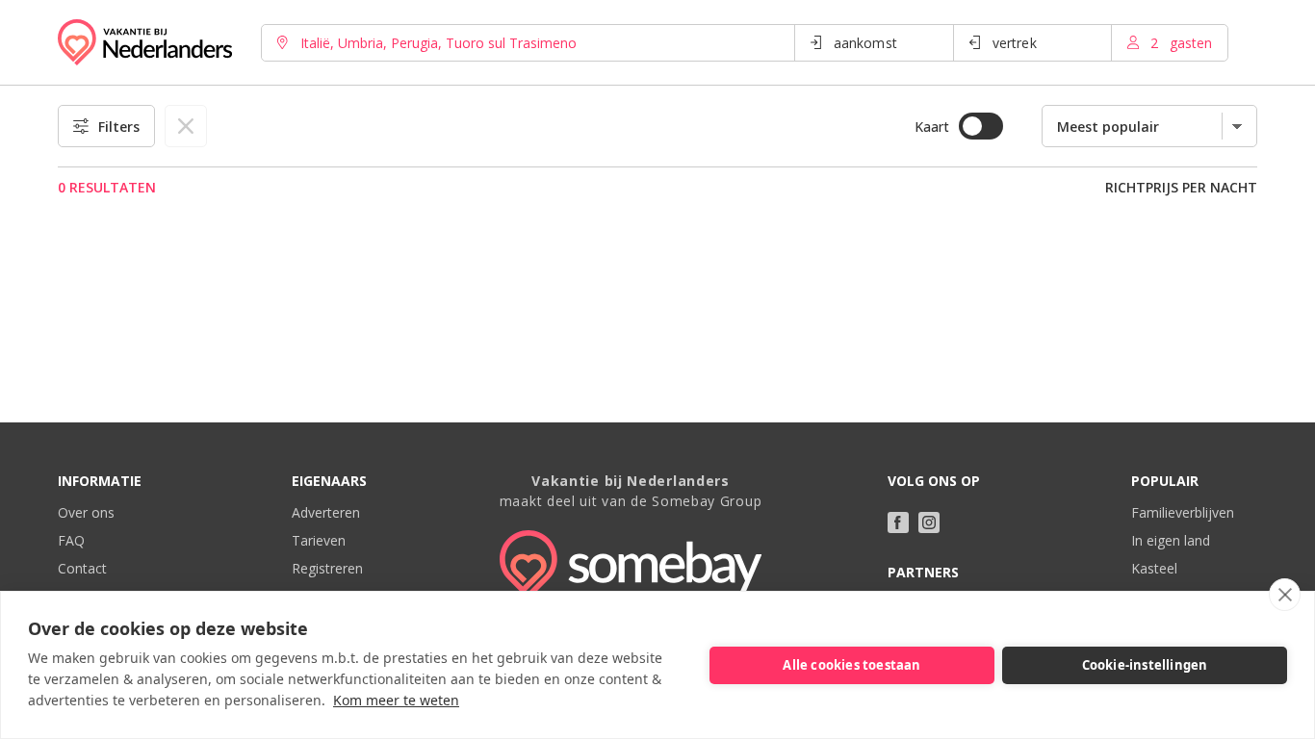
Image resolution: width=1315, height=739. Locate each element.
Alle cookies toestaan (851, 665)
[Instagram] (929, 522)
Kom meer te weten (396, 700)
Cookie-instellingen (1145, 665)
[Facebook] (898, 522)
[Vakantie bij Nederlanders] (145, 42)
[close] (1285, 594)
